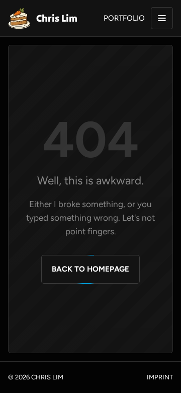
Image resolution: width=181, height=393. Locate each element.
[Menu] (162, 18)
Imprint (160, 377)
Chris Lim (56, 18)
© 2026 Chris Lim (35, 377)
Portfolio (124, 18)
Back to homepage (90, 269)
